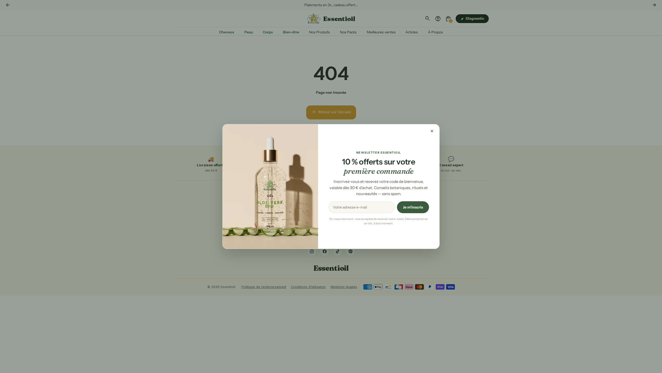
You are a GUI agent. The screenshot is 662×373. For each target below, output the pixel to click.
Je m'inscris (413, 207)
